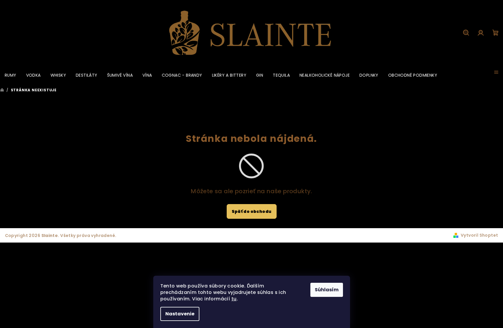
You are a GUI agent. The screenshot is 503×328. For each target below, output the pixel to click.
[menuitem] (10, 75)
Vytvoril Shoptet (479, 235)
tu (234, 298)
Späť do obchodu (252, 211)
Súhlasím (327, 289)
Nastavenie (179, 313)
